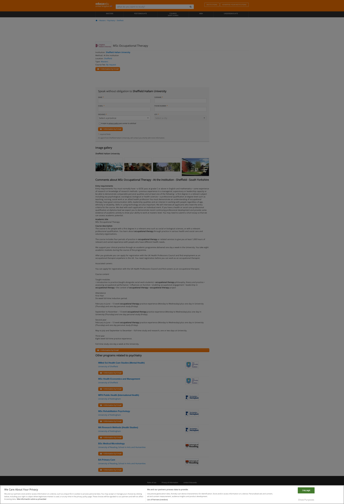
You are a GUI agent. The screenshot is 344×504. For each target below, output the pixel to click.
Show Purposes (306, 499)
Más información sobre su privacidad (31, 499)
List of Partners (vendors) (157, 499)
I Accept (306, 490)
